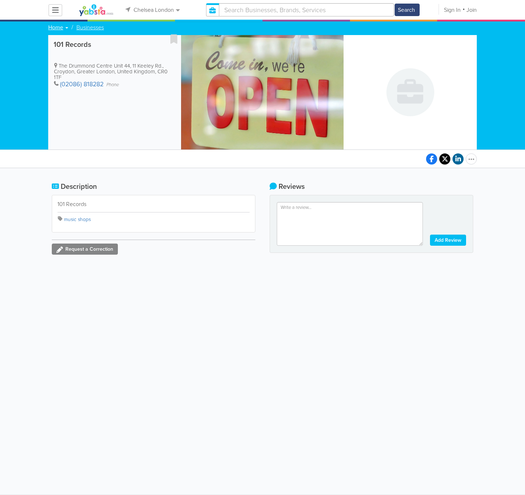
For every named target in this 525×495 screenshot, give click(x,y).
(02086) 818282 (82, 84)
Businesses (90, 27)
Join (471, 10)
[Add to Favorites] (174, 39)
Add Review (448, 240)
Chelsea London (153, 10)
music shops (77, 219)
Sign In (452, 10)
